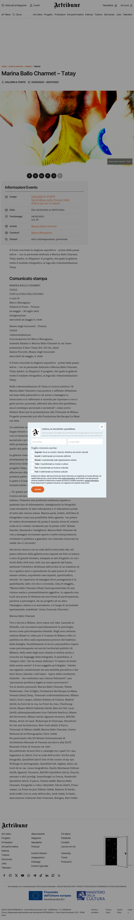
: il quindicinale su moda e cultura (51, 464)
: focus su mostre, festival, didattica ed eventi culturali (61, 452)
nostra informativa (68, 478)
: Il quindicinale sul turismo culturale (51, 467)
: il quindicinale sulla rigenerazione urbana (55, 460)
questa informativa (92, 480)
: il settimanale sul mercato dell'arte (53, 456)
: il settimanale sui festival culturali (51, 471)
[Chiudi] (102, 427)
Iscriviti (38, 489)
